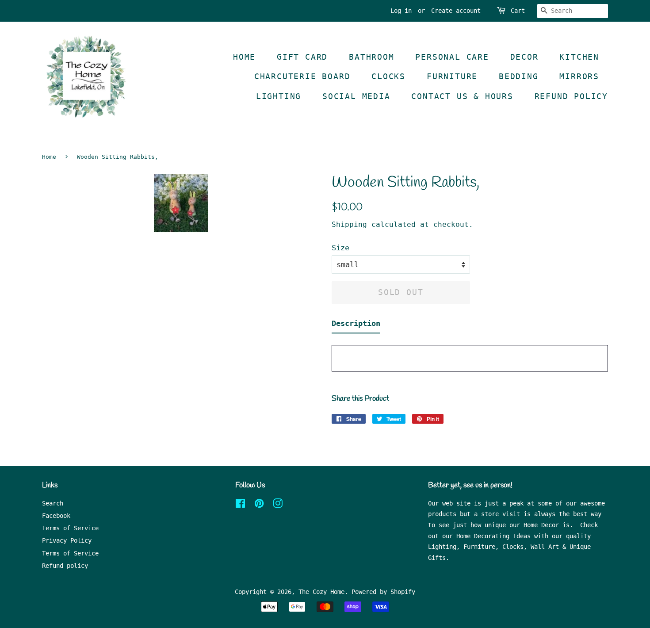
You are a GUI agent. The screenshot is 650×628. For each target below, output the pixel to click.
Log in (401, 10)
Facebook (56, 515)
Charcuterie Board (302, 76)
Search (52, 503)
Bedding (519, 76)
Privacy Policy (67, 540)
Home (244, 56)
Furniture (452, 76)
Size (340, 247)
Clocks (388, 76)
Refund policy (65, 565)
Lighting (278, 96)
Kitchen (579, 56)
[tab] (356, 325)
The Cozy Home (321, 591)
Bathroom (371, 56)
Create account (456, 10)
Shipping (349, 224)
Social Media (356, 96)
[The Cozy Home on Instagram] (278, 505)
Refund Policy (571, 96)
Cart (518, 10)
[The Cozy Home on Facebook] (240, 505)
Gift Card (302, 56)
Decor (524, 56)
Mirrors (579, 76)
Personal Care (452, 56)
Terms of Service (70, 528)
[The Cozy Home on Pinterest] (259, 505)
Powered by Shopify (383, 591)
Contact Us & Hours (462, 96)
